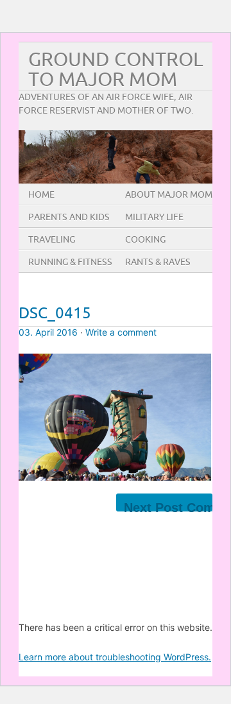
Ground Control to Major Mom (115, 70)
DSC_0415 (55, 313)
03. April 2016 (48, 332)
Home (41, 195)
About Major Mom (168, 195)
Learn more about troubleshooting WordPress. (115, 656)
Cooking (145, 240)
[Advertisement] (125, 544)
